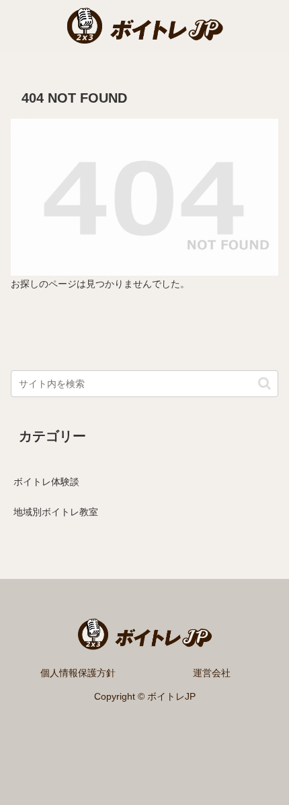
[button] (264, 383)
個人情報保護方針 (78, 672)
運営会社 (212, 672)
